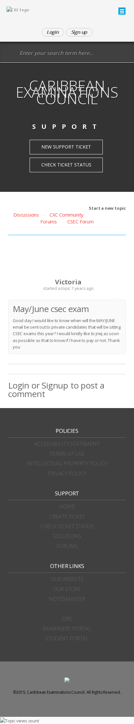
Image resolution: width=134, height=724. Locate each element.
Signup (55, 385)
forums (67, 546)
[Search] (11, 53)
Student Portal (66, 638)
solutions (67, 536)
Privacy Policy (66, 473)
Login (18, 385)
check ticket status (67, 526)
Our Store (67, 589)
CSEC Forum (80, 221)
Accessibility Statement (67, 444)
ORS (67, 619)
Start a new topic (107, 208)
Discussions (26, 214)
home (66, 506)
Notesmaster (67, 599)
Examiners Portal (67, 629)
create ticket (67, 516)
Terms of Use (67, 454)
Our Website (67, 579)
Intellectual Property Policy (67, 463)
